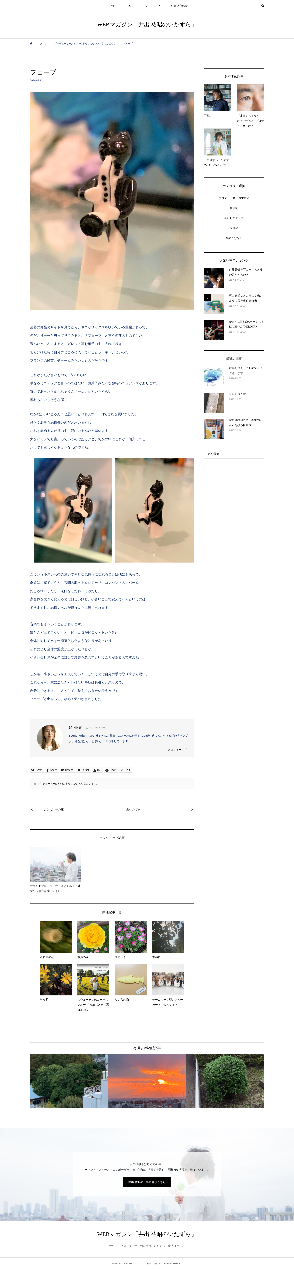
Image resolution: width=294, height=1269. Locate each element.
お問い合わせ (179, 6)
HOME (110, 6)
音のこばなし (91, 783)
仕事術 (234, 208)
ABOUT (130, 6)
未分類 (234, 228)
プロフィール (175, 749)
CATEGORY (153, 6)
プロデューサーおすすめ (51, 783)
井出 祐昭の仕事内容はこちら (147, 1182)
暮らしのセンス (74, 783)
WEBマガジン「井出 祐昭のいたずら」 (147, 24)
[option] (69, 1081)
